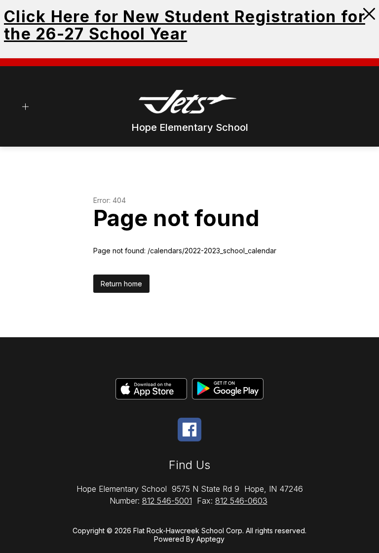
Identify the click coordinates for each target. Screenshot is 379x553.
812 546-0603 (241, 501)
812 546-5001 (167, 501)
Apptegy (210, 539)
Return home (121, 283)
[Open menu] (25, 107)
